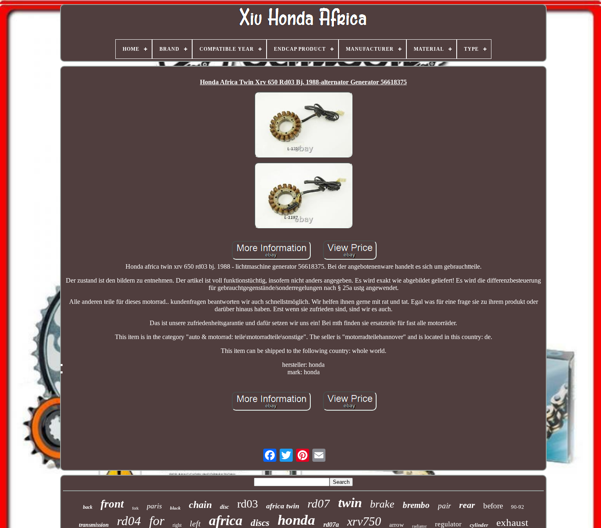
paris (154, 506)
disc (224, 507)
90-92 (517, 507)
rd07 (318, 503)
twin (350, 502)
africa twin (282, 506)
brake (382, 504)
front (112, 504)
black (175, 508)
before (493, 505)
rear (467, 505)
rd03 (247, 503)
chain (200, 504)
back (87, 507)
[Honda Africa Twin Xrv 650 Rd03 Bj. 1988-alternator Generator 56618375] (303, 125)
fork (135, 508)
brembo (416, 505)
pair (444, 505)
